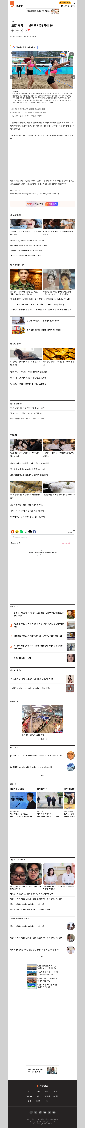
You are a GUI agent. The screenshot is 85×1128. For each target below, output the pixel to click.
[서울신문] (16, 4)
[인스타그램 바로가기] (45, 1112)
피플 (29, 1101)
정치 (29, 1091)
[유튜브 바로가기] (40, 1112)
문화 (38, 1096)
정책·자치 (29, 1096)
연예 (46, 1101)
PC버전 (56, 1119)
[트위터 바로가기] (35, 1112)
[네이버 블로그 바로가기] (54, 1112)
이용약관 (34, 1119)
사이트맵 (50, 1119)
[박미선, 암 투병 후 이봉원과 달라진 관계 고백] (71, 926)
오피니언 (13, 748)
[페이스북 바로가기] (31, 1112)
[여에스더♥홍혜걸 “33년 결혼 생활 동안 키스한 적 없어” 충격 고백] (71, 950)
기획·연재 (13, 784)
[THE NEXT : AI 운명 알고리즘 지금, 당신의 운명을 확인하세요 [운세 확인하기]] (42, 204)
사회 (38, 1091)
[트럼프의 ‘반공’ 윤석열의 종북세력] (71, 755)
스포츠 (12, 22)
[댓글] (27, 30)
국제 (55, 1091)
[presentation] (11, 77)
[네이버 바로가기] (49, 1112)
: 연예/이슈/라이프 (18, 918)
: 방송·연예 (16, 860)
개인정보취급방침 (42, 1119)
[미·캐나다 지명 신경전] (71, 767)
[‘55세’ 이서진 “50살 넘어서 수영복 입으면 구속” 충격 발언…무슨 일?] (71, 938)
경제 (46, 1091)
